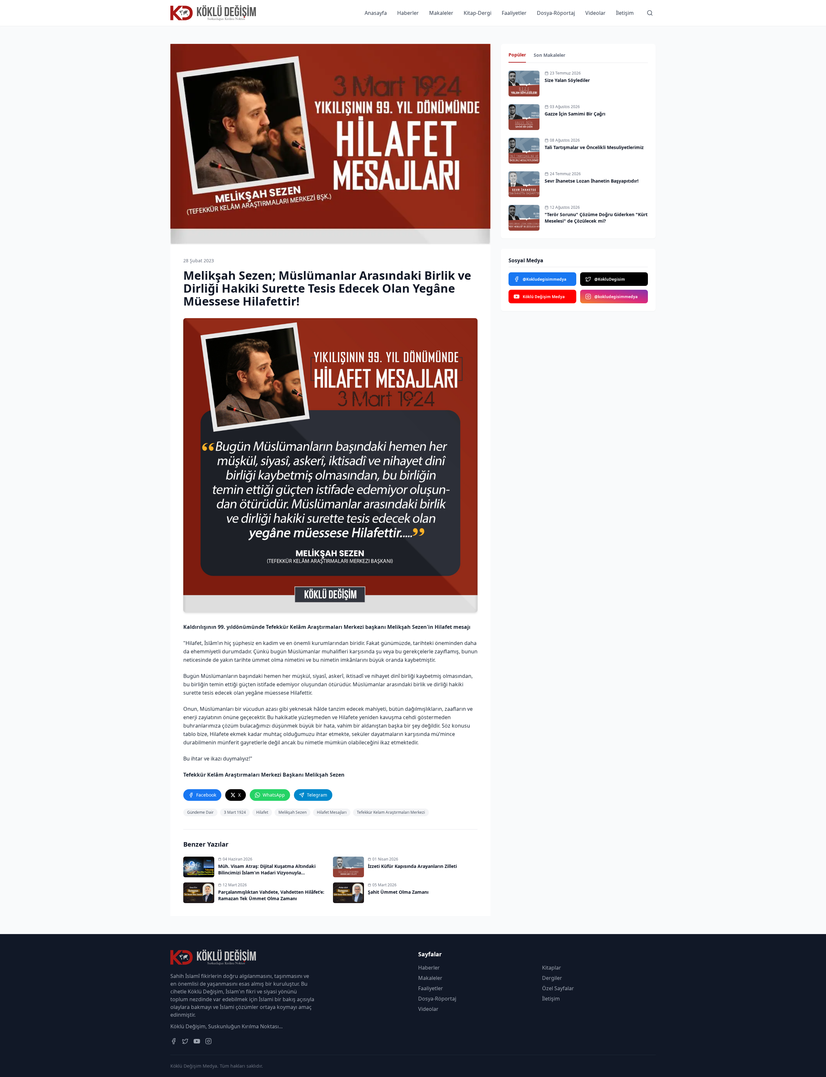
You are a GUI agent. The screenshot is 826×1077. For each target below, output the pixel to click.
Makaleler (441, 12)
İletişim (625, 12)
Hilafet (262, 812)
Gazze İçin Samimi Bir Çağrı (575, 114)
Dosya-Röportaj (556, 12)
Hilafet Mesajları (332, 812)
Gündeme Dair (200, 812)
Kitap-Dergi (477, 12)
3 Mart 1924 (235, 812)
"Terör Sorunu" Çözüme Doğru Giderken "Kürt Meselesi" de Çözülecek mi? (596, 217)
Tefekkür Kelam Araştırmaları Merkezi (391, 812)
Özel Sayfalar (558, 988)
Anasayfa (376, 12)
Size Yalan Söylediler (567, 80)
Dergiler (552, 977)
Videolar (595, 12)
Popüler (517, 55)
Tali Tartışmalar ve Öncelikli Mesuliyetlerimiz (594, 147)
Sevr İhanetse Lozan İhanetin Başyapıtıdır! (592, 181)
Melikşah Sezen (292, 812)
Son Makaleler (549, 55)
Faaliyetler (514, 12)
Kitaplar (551, 967)
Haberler (408, 12)
